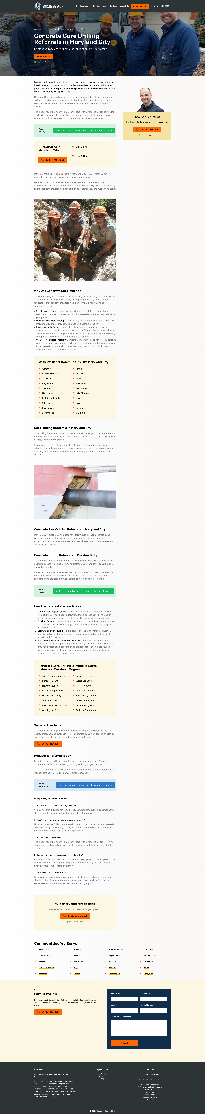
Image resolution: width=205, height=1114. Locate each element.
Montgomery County (86, 695)
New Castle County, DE (53, 705)
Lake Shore (81, 393)
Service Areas (99, 6)
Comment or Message (121, 1016)
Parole (79, 403)
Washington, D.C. (50, 710)
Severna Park (48, 413)
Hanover (46, 393)
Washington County (51, 695)
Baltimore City (83, 676)
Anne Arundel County (52, 676)
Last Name (145, 993)
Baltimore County (50, 681)
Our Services (82, 6)
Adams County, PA (85, 700)
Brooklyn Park (49, 373)
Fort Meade (81, 383)
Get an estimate (139, 6)
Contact (113, 6)
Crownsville (47, 378)
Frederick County (84, 690)
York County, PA (50, 700)
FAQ (102, 1079)
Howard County (50, 685)
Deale (78, 378)
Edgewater (47, 383)
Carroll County (83, 681)
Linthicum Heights (51, 398)
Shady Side (81, 413)
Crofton (79, 373)
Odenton (46, 403)
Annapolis (46, 369)
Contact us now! (77, 916)
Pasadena (47, 408)
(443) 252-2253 (161, 6)
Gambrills (46, 388)
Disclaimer (150, 1092)
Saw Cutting (82, 156)
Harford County (83, 685)
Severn (79, 408)
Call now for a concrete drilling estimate (82, 130)
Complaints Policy (149, 1097)
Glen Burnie (81, 388)
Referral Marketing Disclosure (150, 1087)
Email (113, 1005)
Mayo (78, 398)
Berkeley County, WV (86, 710)
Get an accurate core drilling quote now (84, 785)
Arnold (79, 369)
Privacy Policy (149, 1090)
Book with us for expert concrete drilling (81, 591)
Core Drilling (81, 147)
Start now (42, 56)
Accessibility (150, 1095)
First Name (116, 993)
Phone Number (147, 1005)
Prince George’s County (53, 690)
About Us (124, 6)
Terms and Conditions (150, 1084)
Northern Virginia (84, 705)
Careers (102, 1076)
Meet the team (102, 1074)
